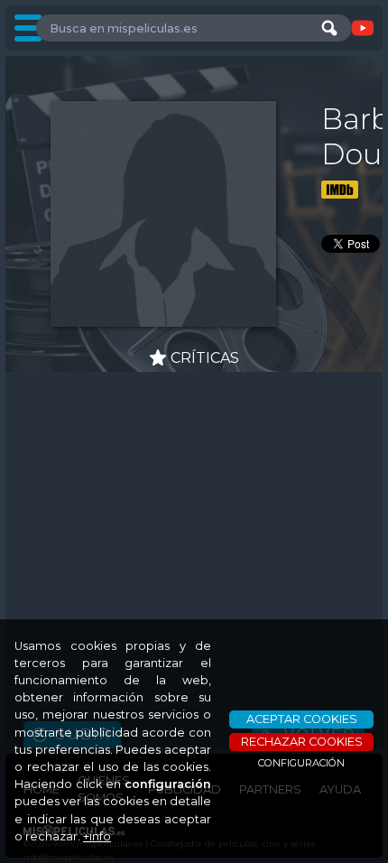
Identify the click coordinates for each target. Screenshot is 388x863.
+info (97, 836)
